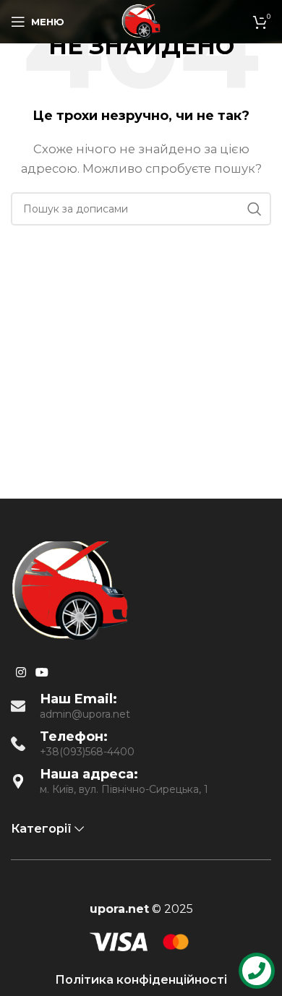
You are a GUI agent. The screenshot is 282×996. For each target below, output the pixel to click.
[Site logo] (141, 20)
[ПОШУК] (254, 209)
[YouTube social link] (41, 672)
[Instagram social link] (20, 672)
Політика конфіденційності (141, 980)
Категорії (41, 829)
